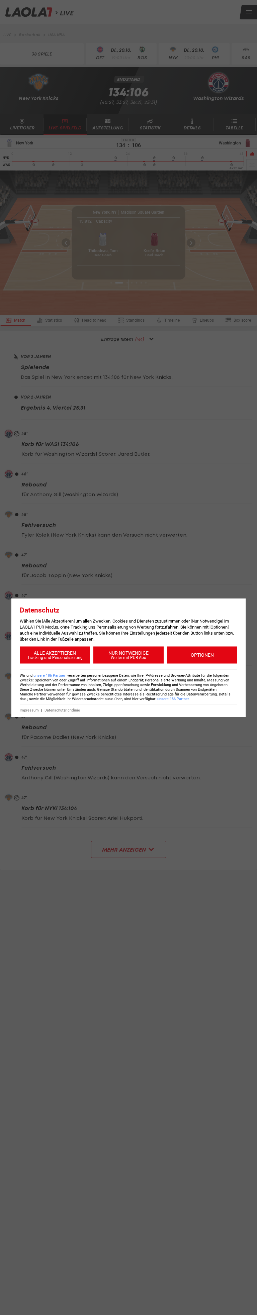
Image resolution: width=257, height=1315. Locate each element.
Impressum (29, 710)
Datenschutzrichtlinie (62, 710)
